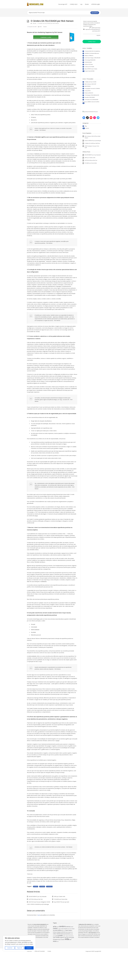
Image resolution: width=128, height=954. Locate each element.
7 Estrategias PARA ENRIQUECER (92, 95)
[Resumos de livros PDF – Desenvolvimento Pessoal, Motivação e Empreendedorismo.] (36, 4)
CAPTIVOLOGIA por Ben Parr (36, 899)
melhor (54, 934)
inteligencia (59, 932)
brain (57, 926)
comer (71, 926)
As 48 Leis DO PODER (89, 66)
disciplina (65, 928)
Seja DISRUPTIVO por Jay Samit (61, 902)
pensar (71, 933)
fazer (73, 928)
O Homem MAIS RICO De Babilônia (92, 51)
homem (54, 932)
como (55, 928)
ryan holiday (56, 937)
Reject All (19, 948)
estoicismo (70, 928)
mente (58, 934)
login (39, 915)
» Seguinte (98, 35)
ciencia (68, 926)
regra (67, 935)
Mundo (62, 934)
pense (54, 935)
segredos (62, 937)
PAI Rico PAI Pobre (89, 64)
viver (70, 939)
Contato (49, 951)
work (58, 941)
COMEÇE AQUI (73, 4)
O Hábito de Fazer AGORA (90, 81)
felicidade (42, 886)
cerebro (35, 886)
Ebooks (87, 4)
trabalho (63, 939)
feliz (62, 930)
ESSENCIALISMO (88, 62)
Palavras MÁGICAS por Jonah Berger (93, 140)
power (64, 935)
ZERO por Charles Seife (59, 896)
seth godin (71, 937)
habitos (70, 930)
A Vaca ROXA (88, 90)
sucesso (55, 939)
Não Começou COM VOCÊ (90, 84)
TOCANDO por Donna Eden (60, 899)
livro (64, 932)
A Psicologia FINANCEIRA (90, 60)
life (62, 932)
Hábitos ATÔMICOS (89, 55)
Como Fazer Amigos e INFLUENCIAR (92, 57)
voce (54, 941)
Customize (9, 948)
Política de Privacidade (40, 951)
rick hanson (49, 886)
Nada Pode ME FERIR (89, 71)
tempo (59, 939)
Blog (86, 126)
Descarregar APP (62, 4)
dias (62, 928)
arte (54, 926)
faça (54, 930)
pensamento (67, 934)
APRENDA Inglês (95, 4)
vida (67, 939)
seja (65, 937)
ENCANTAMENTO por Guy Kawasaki (37, 896)
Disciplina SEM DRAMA (90, 97)
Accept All (29, 948)
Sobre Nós (29, 951)
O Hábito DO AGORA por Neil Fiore (92, 143)
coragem (59, 928)
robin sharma (70, 935)
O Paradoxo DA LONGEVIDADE (91, 99)
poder (60, 935)
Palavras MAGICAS (89, 93)
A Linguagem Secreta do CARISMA (92, 88)
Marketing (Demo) (69, 932)
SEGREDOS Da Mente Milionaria (92, 53)
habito (66, 930)
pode (57, 935)
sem (68, 937)
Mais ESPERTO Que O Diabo (91, 69)
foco (64, 930)
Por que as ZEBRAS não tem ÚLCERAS (91, 101)
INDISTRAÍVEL (88, 86)
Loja (81, 4)
